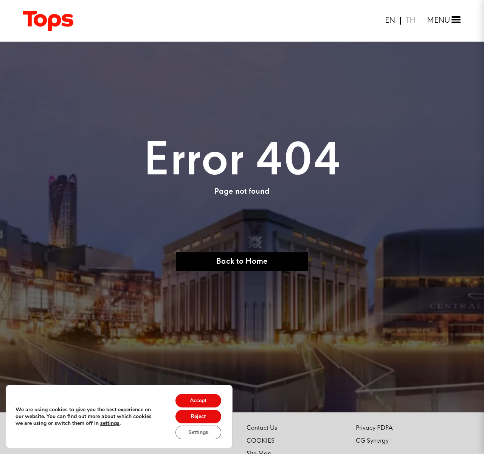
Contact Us (262, 428)
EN (390, 21)
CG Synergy (372, 441)
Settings (198, 432)
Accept (198, 400)
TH (410, 21)
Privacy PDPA (374, 428)
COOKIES (261, 441)
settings (109, 423)
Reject (198, 416)
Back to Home (242, 261)
